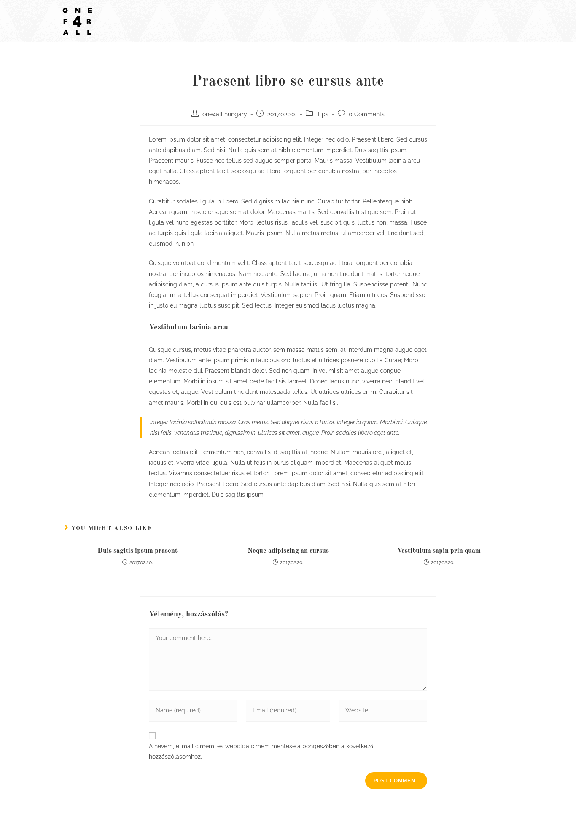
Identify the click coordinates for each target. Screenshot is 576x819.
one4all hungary (224, 114)
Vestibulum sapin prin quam (439, 551)
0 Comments (367, 114)
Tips (322, 114)
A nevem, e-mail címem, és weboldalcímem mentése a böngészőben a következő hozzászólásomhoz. (261, 751)
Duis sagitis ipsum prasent (137, 551)
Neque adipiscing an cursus (288, 551)
